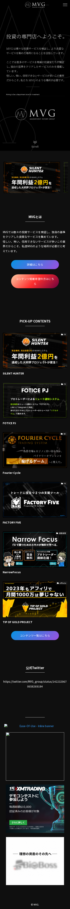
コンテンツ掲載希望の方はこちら (35, 281)
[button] (65, 5)
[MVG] (35, 5)
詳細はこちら (35, 264)
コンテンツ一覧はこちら (35, 635)
